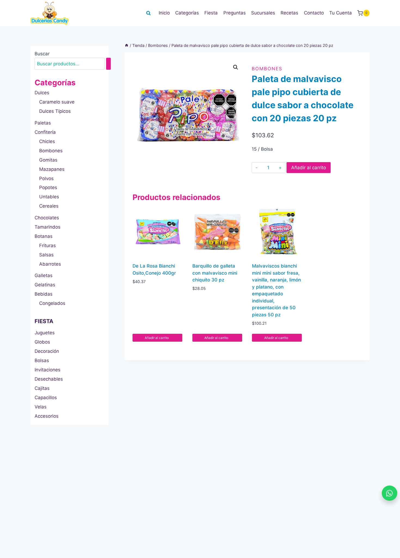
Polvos (46, 178)
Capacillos (46, 397)
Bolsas (42, 360)
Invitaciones (47, 369)
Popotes (48, 187)
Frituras (47, 245)
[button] (236, 67)
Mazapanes (51, 169)
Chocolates (47, 217)
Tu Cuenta (340, 13)
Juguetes (45, 332)
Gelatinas (45, 284)
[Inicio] (126, 45)
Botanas (44, 236)
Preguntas (234, 13)
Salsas (46, 254)
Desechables (49, 379)
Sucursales (263, 13)
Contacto (314, 13)
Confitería (45, 132)
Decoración (47, 351)
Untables (49, 196)
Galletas (44, 275)
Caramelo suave (57, 102)
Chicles (47, 141)
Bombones (267, 68)
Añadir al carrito (308, 167)
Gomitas (48, 160)
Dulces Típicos (55, 111)
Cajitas (42, 388)
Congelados (52, 303)
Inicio (164, 13)
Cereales (49, 206)
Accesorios (47, 416)
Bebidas (44, 294)
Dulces (42, 92)
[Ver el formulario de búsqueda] (148, 13)
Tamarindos (47, 227)
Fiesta (211, 13)
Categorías (187, 13)
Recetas (289, 13)
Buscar (42, 53)
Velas (41, 407)
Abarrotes (50, 264)
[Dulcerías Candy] (49, 13)
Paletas (43, 123)
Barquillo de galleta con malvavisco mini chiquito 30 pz (214, 273)
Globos (42, 342)
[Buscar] (108, 64)
